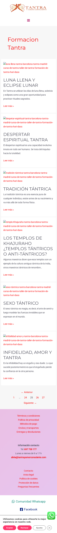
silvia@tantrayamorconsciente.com (28, 457)
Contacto (28, 470)
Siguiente (30, 403)
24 (25, 397)
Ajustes (39, 528)
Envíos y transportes (29, 428)
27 (43, 397)
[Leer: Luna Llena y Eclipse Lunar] (28, 68)
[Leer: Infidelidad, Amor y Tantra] (28, 340)
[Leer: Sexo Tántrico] (28, 291)
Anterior (27, 392)
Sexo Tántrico (21, 303)
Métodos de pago (28, 424)
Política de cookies (28, 478)
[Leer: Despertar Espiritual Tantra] (28, 122)
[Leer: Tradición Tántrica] (28, 177)
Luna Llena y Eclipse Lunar (20, 82)
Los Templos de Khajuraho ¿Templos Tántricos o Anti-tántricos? (28, 246)
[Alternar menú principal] (28, 20)
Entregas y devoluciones (28, 432)
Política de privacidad (28, 420)
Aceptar (9, 528)
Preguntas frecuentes (28, 486)
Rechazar (24, 528)
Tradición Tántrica (27, 189)
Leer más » (8, 105)
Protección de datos (28, 482)
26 (37, 397)
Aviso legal (28, 474)
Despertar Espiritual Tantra (25, 137)
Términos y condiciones (28, 415)
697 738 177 (30, 449)
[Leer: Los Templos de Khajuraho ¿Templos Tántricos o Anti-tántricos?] (28, 226)
